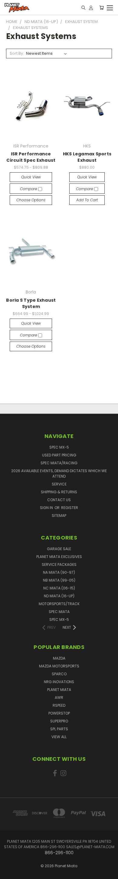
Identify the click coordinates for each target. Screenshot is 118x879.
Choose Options (30, 200)
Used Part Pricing (59, 455)
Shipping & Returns (59, 492)
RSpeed (59, 705)
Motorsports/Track (59, 603)
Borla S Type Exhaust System (31, 303)
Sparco (59, 673)
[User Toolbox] (91, 7)
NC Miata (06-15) (59, 588)
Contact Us (59, 499)
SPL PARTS (59, 728)
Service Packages (59, 564)
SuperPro (59, 721)
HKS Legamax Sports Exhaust (87, 157)
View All (59, 736)
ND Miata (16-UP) (59, 595)
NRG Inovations (59, 681)
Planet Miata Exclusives (59, 556)
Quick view (31, 177)
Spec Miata (59, 611)
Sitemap (59, 515)
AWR (59, 697)
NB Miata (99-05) (59, 580)
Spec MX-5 (59, 447)
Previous (9, 868)
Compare (29, 188)
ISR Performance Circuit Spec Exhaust (30, 157)
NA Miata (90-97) (59, 572)
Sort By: (17, 53)
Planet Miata (59, 689)
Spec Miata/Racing (59, 462)
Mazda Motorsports (59, 666)
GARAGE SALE (59, 548)
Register (69, 507)
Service (59, 484)
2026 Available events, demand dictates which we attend (59, 473)
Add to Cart (87, 200)
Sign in (47, 507)
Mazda (59, 658)
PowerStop (59, 713)
